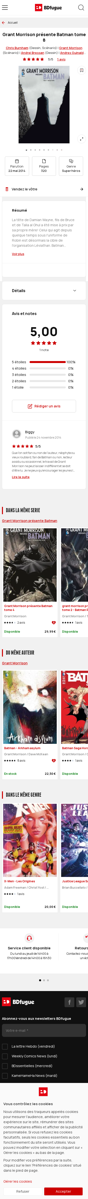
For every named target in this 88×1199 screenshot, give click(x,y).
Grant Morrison (70, 48)
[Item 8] (61, 150)
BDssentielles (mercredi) (32, 1065)
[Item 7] (57, 150)
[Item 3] (39, 150)
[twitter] (81, 1002)
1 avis (61, 59)
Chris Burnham (17, 48)
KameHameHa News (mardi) (34, 1075)
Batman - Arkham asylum (22, 748)
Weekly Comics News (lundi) (34, 1056)
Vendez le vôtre (24, 189)
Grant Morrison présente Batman (29, 520)
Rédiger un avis (47, 406)
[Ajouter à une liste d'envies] (81, 70)
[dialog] (44, 1141)
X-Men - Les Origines (19, 881)
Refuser (22, 1191)
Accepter (63, 1191)
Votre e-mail (16, 1030)
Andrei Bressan (32, 52)
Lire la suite (21, 477)
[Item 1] (31, 150)
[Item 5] (48, 150)
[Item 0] (26, 150)
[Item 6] (53, 150)
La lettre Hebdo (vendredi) (33, 1046)
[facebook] (69, 1002)
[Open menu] (5, 7)
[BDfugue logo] (48, 7)
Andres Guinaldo (73, 52)
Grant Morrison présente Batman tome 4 (28, 608)
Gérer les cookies (17, 1181)
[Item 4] (44, 150)
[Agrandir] (81, 139)
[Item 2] (35, 150)
